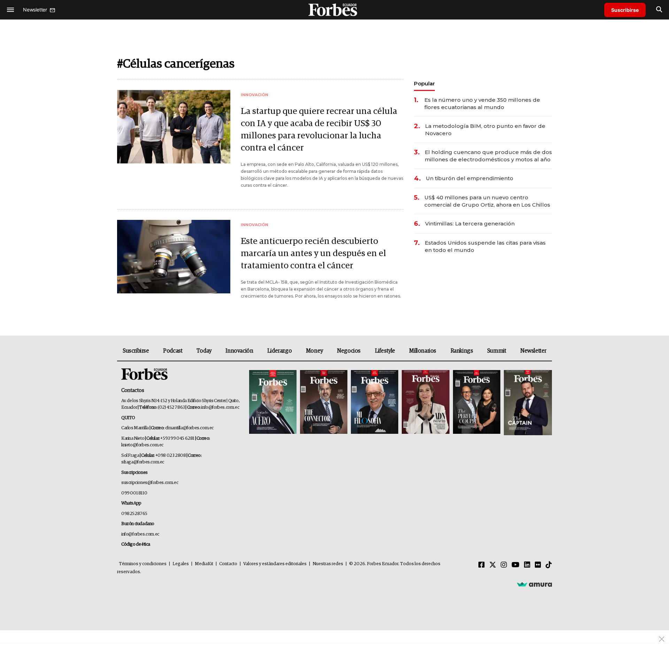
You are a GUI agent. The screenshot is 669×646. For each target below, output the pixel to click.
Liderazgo (279, 351)
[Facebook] (481, 565)
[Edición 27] (476, 402)
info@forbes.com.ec (220, 407)
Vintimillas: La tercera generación (470, 223)
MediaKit (204, 564)
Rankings (462, 351)
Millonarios (422, 351)
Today (204, 351)
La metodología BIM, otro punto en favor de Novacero (485, 130)
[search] (659, 9)
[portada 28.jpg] (425, 402)
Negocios (349, 351)
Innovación (239, 351)
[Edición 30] (323, 402)
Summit (496, 351)
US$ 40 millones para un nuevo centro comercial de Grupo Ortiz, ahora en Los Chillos (487, 201)
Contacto (228, 564)
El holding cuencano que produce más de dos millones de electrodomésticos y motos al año (488, 156)
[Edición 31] (272, 402)
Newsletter (533, 351)
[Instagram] (504, 565)
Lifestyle (385, 351)
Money (314, 351)
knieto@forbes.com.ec (142, 445)
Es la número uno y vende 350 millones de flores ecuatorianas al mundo (482, 103)
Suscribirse (625, 10)
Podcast (172, 351)
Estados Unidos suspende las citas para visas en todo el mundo (485, 246)
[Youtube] (516, 565)
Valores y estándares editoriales (275, 564)
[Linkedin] (527, 565)
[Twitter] (492, 565)
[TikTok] (549, 565)
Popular (424, 83)
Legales (180, 564)
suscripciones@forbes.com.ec (149, 482)
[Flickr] (538, 565)
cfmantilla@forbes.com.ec (189, 428)
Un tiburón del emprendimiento (469, 178)
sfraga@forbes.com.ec (142, 462)
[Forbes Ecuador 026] (527, 402)
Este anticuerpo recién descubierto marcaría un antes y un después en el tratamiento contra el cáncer (313, 253)
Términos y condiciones (143, 564)
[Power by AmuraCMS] (534, 584)
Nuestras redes (328, 564)
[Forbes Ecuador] (334, 9)
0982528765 (134, 514)
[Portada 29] (374, 402)
